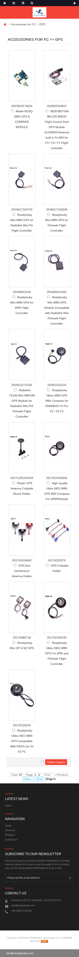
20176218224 (22, 725)
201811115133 (56, 385)
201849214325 (56, 292)
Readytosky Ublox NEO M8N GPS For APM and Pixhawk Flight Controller (56, 653)
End (39, 779)
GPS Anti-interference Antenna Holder (22, 571)
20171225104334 (22, 478)
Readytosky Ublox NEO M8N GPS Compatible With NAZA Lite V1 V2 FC (22, 741)
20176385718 (22, 637)
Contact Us (11, 839)
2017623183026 (56, 478)
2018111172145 (22, 385)
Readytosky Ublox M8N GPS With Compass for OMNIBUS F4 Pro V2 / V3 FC (56, 401)
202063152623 (56, 106)
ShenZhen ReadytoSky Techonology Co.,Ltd (41, 938)
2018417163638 (56, 209)
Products (10, 835)
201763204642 (22, 560)
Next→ (28, 779)
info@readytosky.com (20, 953)
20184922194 (22, 292)
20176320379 (57, 560)
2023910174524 (21, 106)
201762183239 (56, 637)
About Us (10, 830)
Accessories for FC (23, 24)
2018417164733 (21, 209)
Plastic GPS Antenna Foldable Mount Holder (22, 488)
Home (5, 24)
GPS (42, 24)
